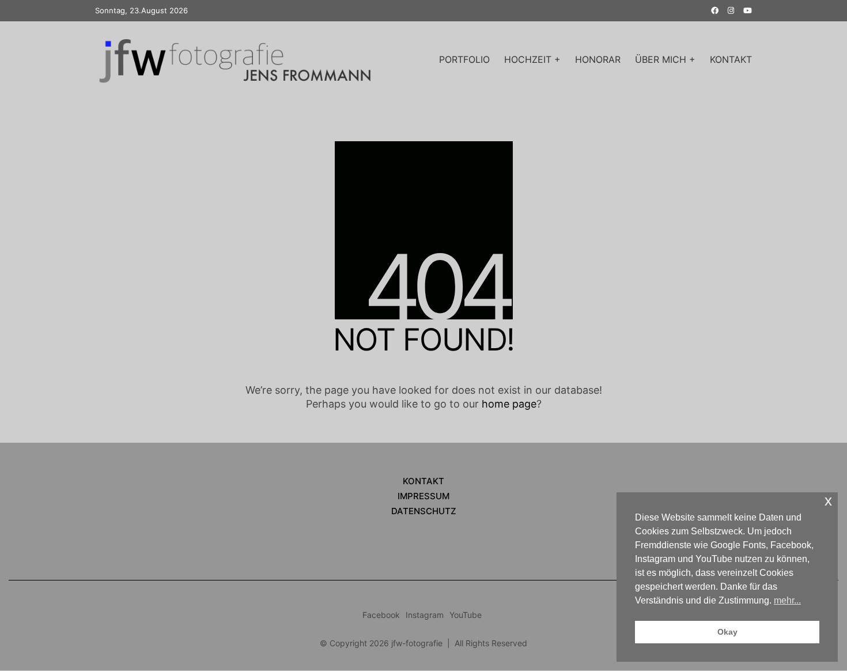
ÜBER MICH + (665, 59)
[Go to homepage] (239, 59)
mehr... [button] (787, 600)
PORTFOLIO (464, 59)
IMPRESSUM (423, 497)
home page (509, 404)
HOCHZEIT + (532, 59)
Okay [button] (727, 631)
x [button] (828, 500)
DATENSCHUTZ (423, 512)
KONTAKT (731, 59)
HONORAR (598, 59)
